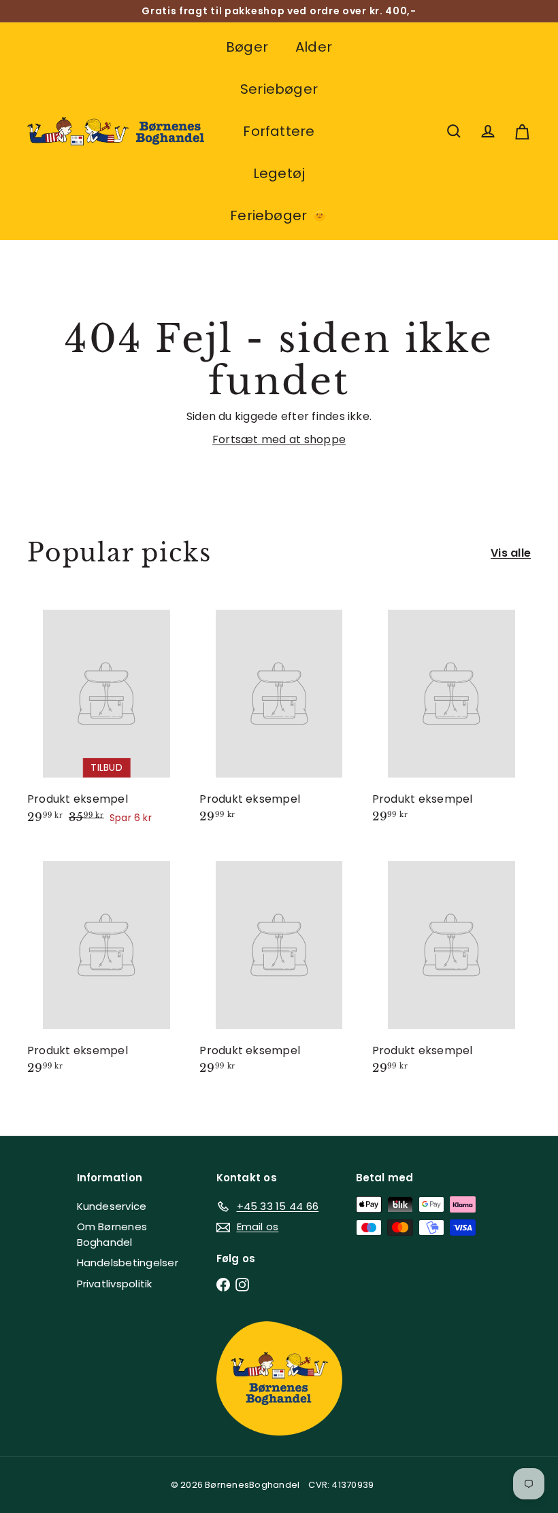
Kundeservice (112, 1206)
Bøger (247, 46)
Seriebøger (279, 89)
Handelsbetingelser (127, 1262)
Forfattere (278, 131)
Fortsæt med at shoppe (279, 439)
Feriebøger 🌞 (279, 215)
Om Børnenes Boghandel (112, 1234)
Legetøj (279, 173)
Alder (313, 46)
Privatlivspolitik (114, 1283)
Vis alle (511, 553)
